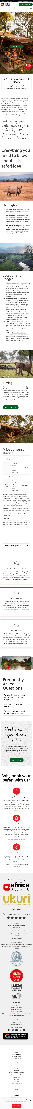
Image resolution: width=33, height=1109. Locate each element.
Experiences (16, 1067)
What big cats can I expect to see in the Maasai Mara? (14, 712)
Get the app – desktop (16, 1058)
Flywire (27, 827)
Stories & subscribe (16, 1075)
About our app (16, 1060)
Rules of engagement (16, 1086)
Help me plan (16, 46)
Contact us (16, 1095)
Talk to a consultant (11, 407)
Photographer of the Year (16, 1083)
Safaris (16, 1062)
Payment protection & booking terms (16, 1072)
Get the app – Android (16, 1056)
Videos (16, 1085)
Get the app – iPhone (16, 1054)
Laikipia (22, 298)
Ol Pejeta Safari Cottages (19, 333)
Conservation (16, 1081)
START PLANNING (26, 4)
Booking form (16, 1070)
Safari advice (16, 1068)
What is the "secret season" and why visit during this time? (15, 697)
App (16, 1050)
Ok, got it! (16, 1106)
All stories (16, 1079)
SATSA (17, 833)
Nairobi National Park (16, 317)
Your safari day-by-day (13, 545)
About (16, 1089)
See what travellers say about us (16, 839)
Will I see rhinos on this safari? (13, 705)
